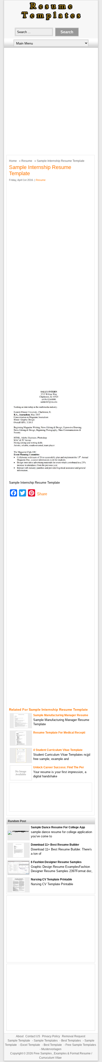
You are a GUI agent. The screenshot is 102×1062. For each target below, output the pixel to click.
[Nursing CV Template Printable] (18, 891)
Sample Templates (46, 1040)
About (19, 1036)
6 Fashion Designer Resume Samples (56, 862)
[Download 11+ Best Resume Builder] (18, 856)
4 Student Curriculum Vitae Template (58, 750)
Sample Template (19, 1040)
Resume (26, 161)
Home (13, 161)
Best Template (53, 1045)
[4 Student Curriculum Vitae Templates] (21, 761)
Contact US (32, 1036)
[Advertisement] (51, 100)
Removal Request (73, 1036)
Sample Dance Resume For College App (58, 827)
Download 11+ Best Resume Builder (55, 844)
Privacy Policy (51, 1036)
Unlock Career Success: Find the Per (58, 767)
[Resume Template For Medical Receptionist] (20, 744)
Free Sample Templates (80, 1045)
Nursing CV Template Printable (51, 879)
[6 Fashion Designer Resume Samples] (18, 873)
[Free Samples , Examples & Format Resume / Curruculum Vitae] (51, 20)
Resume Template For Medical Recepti (59, 732)
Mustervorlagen (51, 1049)
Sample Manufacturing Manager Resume (60, 715)
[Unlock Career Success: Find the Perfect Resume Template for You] (21, 779)
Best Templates (71, 1040)
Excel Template (30, 1045)
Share (42, 494)
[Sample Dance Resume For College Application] (18, 831)
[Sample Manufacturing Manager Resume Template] (21, 727)
